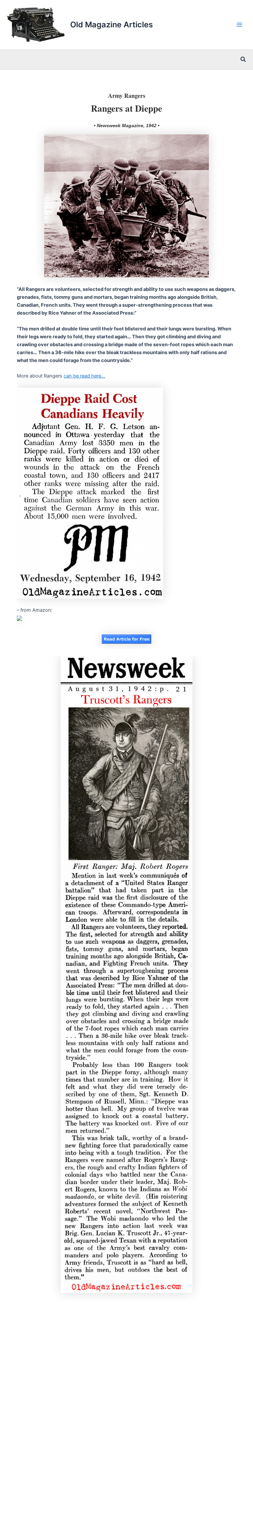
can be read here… (84, 376)
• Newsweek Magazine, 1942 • (126, 125)
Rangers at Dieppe (126, 108)
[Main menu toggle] (239, 25)
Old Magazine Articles (111, 24)
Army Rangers (126, 95)
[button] (243, 59)
